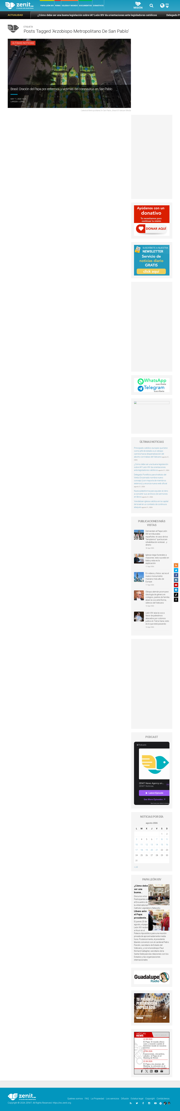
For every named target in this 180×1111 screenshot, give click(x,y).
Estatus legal (137, 1098)
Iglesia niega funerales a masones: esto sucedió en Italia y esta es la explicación (157, 559)
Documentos (85, 5)
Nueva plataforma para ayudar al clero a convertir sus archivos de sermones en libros (151, 494)
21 (157, 850)
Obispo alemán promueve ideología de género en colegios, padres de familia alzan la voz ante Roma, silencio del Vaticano (157, 597)
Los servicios (112, 1098)
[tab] (143, 1034)
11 (141, 844)
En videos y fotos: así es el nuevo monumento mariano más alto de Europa (157, 577)
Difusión (125, 1098)
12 (147, 844)
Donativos (98, 5)
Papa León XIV (47, 5)
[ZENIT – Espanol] (22, 5)
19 (147, 850)
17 (136, 850)
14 (157, 844)
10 (136, 844)
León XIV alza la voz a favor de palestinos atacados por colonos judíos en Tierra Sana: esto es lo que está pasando (157, 618)
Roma (57, 5)
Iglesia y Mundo (70, 5)
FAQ (87, 1098)
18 (141, 850)
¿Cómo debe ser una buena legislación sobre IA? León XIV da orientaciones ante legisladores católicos (151, 467)
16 (167, 844)
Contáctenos (163, 1098)
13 (152, 844)
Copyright (150, 1098)
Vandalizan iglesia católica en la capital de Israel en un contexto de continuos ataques (151, 504)
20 (152, 850)
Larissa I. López (18, 101)
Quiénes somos (75, 1098)
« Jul (136, 867)
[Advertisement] (151, 157)
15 (162, 844)
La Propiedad (97, 1098)
